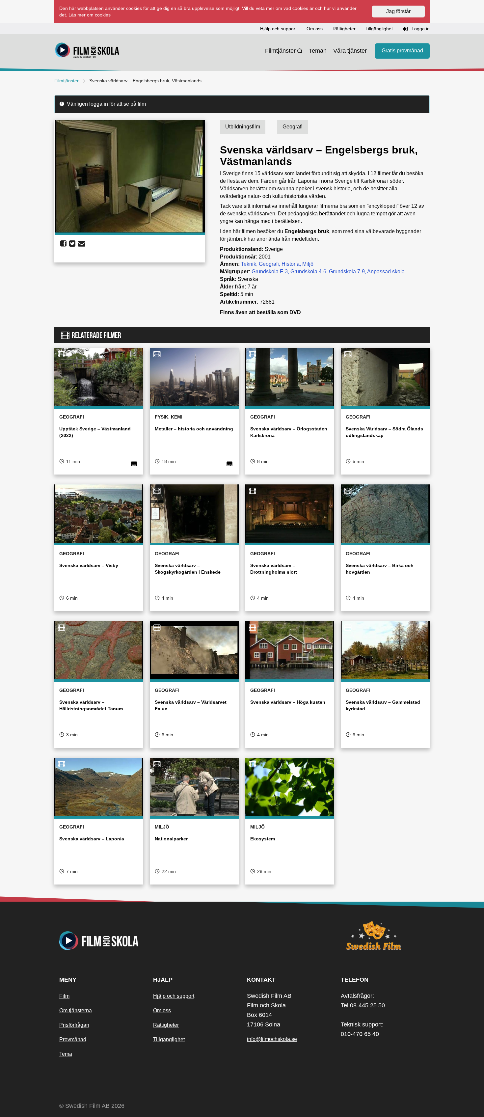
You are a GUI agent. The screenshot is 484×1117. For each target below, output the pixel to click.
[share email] (81, 243)
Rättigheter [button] (344, 28)
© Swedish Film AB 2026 (91, 1106)
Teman (318, 50)
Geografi (269, 264)
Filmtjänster (280, 50)
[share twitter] (72, 243)
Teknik (248, 264)
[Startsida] (87, 51)
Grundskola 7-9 (347, 271)
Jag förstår (398, 11)
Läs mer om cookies (89, 14)
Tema (65, 1054)
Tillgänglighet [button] (379, 28)
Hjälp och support (173, 996)
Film (64, 996)
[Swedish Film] (383, 935)
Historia (291, 264)
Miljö (307, 264)
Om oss (162, 1010)
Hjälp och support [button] (278, 28)
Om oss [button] (315, 28)
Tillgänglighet (169, 1039)
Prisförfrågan (74, 1025)
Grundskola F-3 (270, 271)
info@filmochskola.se (272, 1039)
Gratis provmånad (402, 51)
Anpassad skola (386, 271)
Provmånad (72, 1039)
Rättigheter (166, 1025)
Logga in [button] (420, 28)
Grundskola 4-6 (308, 271)
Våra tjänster (350, 50)
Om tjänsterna (75, 1010)
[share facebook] (63, 243)
